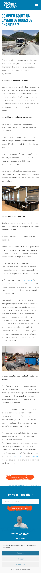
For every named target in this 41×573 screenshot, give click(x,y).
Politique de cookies (16, 570)
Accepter (20, 553)
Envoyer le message (20, 508)
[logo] (15, 5)
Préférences (20, 565)
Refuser (21, 559)
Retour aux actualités (20, 477)
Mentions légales (26, 570)
